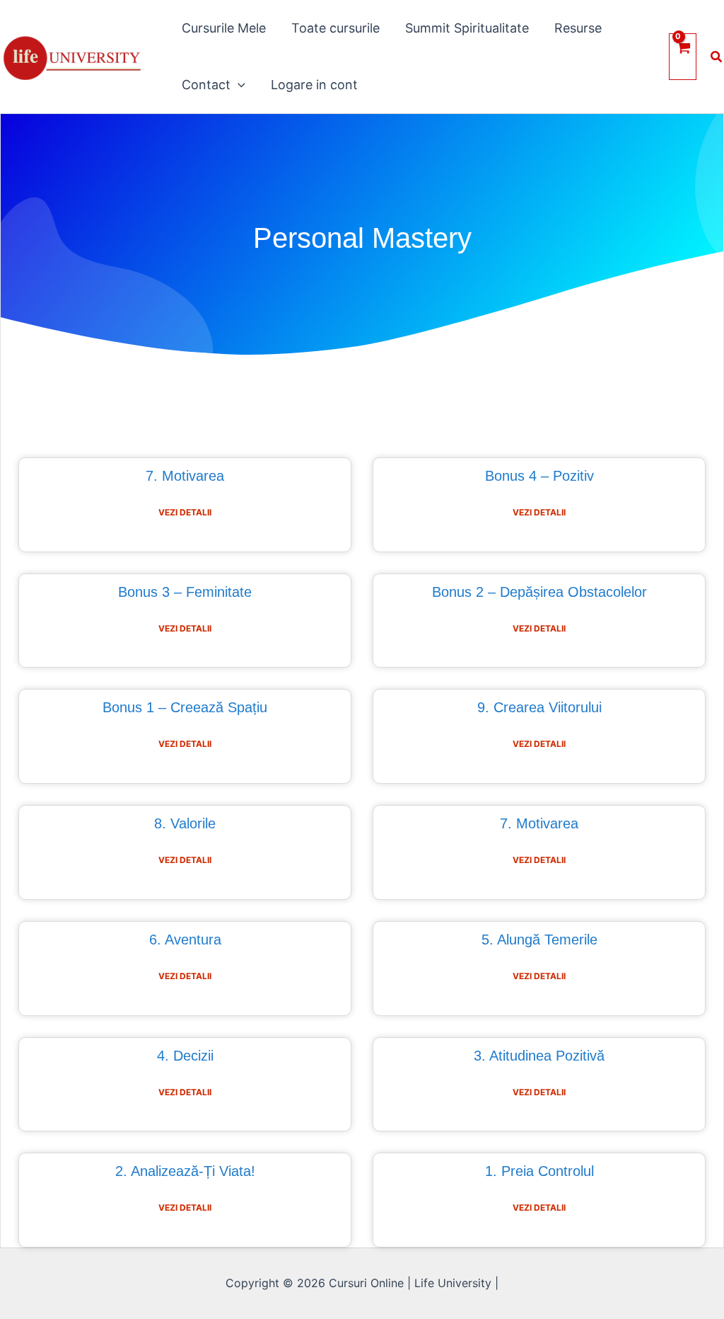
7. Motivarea (185, 476)
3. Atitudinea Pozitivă (539, 1055)
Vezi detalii (184, 512)
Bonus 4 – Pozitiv (539, 476)
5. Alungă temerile (539, 939)
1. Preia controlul (539, 1171)
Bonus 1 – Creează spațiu (185, 707)
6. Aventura (185, 939)
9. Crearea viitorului (539, 707)
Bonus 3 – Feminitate (185, 592)
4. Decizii (185, 1055)
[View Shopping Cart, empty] (682, 56)
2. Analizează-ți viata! (185, 1171)
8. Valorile (185, 823)
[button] (237, 85)
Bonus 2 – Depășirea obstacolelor (539, 592)
